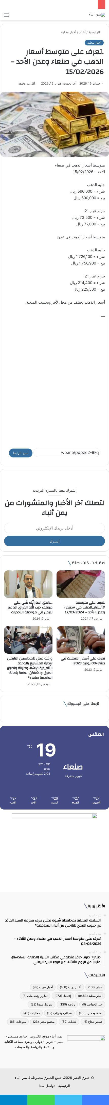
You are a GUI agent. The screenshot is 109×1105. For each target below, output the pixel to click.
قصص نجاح (92, 1022)
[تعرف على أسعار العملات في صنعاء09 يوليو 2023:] (81, 640)
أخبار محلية (68, 32)
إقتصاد (63, 996)
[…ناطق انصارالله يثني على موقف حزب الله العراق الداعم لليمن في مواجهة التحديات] (28, 584)
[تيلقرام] (51, 1056)
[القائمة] (6, 16)
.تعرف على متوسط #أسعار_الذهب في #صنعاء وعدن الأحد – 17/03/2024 (84, 607)
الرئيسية (94, 32)
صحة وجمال (90, 1013)
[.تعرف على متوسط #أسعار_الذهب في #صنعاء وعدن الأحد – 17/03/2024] (81, 584)
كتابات (69, 1022)
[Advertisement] (54, 380)
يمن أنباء (21, 1078)
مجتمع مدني (44, 1022)
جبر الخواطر (92, 1004)
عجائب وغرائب (59, 1013)
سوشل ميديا (41, 1004)
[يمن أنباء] (97, 15)
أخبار (82, 32)
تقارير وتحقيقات (35, 996)
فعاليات (31, 1013)
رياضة (67, 1004)
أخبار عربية (43, 987)
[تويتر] (58, 1056)
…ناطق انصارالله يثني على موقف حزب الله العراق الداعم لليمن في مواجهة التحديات (30, 607)
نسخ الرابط (21, 453)
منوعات (18, 1022)
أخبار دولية (70, 987)
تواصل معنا (47, 1086)
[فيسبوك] (64, 1056)
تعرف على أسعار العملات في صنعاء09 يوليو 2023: (83, 661)
